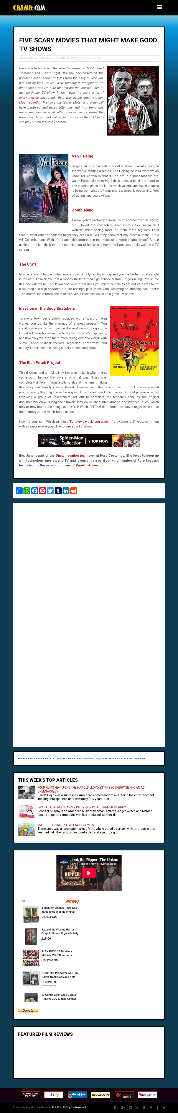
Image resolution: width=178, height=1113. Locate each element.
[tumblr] (157, 1108)
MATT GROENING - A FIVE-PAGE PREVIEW (66, 825)
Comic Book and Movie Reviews (32, 1107)
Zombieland (83, 210)
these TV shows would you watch (85, 422)
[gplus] (123, 1108)
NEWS (74, 58)
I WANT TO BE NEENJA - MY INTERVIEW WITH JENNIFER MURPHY (82, 807)
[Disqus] (89, 565)
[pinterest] (144, 1108)
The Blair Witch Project (39, 362)
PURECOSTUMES (89, 58)
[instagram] (130, 1108)
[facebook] (115, 1108)
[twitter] (164, 1108)
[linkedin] (137, 1108)
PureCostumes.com (91, 465)
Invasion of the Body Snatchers (47, 308)
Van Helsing (82, 156)
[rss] (151, 1108)
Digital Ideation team (71, 456)
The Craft (27, 264)
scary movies (29, 98)
